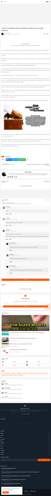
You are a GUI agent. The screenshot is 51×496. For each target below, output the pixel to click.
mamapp (7, 218)
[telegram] (10, 177)
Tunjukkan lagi (46, 181)
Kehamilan (7, 373)
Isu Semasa (25, 439)
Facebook (10, 159)
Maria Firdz (28, 172)
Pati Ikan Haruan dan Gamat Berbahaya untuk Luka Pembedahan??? (23, 338)
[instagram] (14, 177)
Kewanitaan (31, 373)
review (25, 454)
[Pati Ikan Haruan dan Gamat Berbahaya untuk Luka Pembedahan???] (5, 339)
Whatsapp (23, 159)
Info (25, 437)
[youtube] (12, 177)
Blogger (25, 433)
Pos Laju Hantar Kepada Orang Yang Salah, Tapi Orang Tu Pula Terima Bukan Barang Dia (27, 332)
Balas (7, 213)
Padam (10, 213)
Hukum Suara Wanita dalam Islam (8, 468)
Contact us (26, 491)
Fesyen (25, 435)
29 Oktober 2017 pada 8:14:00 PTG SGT (11, 219)
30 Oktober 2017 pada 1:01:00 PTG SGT (15, 255)
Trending (25, 450)
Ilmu (3, 373)
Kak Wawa (7, 229)
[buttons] (22, 414)
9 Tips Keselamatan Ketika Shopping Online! (18, 349)
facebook (14, 361)
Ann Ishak (7, 206)
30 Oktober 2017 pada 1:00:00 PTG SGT (15, 244)
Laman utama (4, 25)
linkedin (38, 361)
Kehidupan (13, 373)
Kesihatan (25, 373)
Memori (41, 373)
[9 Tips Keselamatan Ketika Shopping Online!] (5, 351)
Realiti (16, 375)
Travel (25, 446)
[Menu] (1, 1)
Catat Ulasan (25, 279)
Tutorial (25, 452)
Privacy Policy (32, 491)
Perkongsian (10, 25)
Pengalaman (4, 375)
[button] (47, 1)
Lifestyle (36, 373)
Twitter (16, 159)
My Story (45, 373)
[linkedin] (16, 177)
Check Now (9, 489)
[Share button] (27, 159)
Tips (25, 444)
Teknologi (21, 375)
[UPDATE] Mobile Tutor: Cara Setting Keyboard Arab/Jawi (21, 343)
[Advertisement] (25, 13)
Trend (25, 448)
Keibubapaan (19, 373)
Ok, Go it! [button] (6, 492)
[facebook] (8, 177)
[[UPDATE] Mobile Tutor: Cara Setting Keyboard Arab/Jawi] (5, 345)
